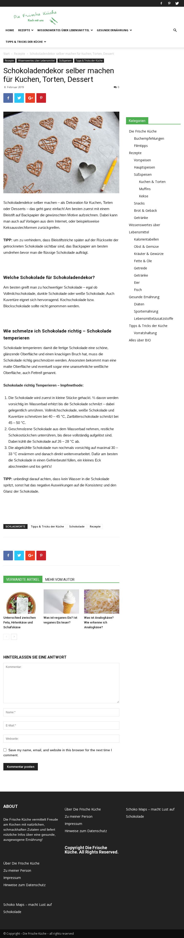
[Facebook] (161, 3)
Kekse (143, 196)
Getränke (141, 217)
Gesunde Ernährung (112, 30)
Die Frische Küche (143, 131)
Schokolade (77, 526)
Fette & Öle (143, 261)
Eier (137, 282)
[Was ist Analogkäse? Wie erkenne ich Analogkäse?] (101, 601)
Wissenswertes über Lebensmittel (63, 30)
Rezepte (24, 30)
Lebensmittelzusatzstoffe (153, 318)
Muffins (145, 189)
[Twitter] (177, 3)
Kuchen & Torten (152, 181)
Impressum (12, 877)
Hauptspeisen (144, 167)
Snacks (139, 203)
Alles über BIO (140, 340)
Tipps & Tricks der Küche (24, 41)
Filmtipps (141, 145)
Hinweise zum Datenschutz (24, 885)
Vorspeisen (142, 160)
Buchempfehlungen (149, 138)
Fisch (138, 289)
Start (6, 54)
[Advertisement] (124, 17)
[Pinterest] (169, 3)
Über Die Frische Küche (21, 863)
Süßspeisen (65, 60)
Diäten (139, 304)
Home (10, 30)
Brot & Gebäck (145, 210)
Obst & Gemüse (146, 246)
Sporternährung (146, 311)
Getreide (140, 268)
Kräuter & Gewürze (149, 253)
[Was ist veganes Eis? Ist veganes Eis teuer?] (61, 601)
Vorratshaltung (145, 333)
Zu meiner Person (17, 870)
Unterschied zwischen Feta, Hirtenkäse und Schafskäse (19, 622)
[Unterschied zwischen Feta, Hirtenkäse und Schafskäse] (21, 601)
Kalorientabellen (146, 239)
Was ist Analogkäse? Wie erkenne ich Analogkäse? (99, 622)
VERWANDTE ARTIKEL (23, 579)
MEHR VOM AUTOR (60, 579)
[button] (175, 30)
